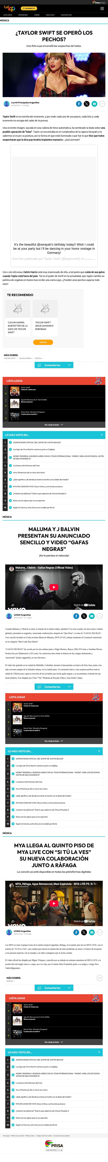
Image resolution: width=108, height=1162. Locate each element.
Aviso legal (6, 1136)
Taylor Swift (10, 358)
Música (4, 20)
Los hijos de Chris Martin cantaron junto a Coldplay (34, 449)
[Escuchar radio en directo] (24, 9)
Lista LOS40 (7, 15)
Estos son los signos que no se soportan (29, 500)
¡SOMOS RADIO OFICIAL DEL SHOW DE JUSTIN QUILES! (37, 442)
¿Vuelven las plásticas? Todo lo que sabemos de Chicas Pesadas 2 (39, 493)
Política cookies (30, 1136)
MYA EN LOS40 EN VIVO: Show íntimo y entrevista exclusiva (38, 486)
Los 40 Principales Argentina (25, 102)
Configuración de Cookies (44, 1136)
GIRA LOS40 (50, 15)
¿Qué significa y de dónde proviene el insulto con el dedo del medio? (41, 479)
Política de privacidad (17, 1136)
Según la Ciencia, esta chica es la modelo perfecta (33, 507)
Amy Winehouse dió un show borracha (29, 472)
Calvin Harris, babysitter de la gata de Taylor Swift (18, 327)
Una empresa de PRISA (54, 1143)
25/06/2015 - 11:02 (20, 105)
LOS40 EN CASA (66, 15)
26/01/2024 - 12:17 (23, 617)
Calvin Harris (25, 358)
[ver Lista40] (14, 402)
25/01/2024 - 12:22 (23, 934)
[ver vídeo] (14, 390)
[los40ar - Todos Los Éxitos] (10, 8)
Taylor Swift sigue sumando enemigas (44, 325)
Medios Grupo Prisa (54, 1150)
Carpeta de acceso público (61, 1136)
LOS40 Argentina (22, 614)
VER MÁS (43, 342)
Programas (23, 15)
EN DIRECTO (30, 8)
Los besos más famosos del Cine (26, 465)
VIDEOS (37, 15)
